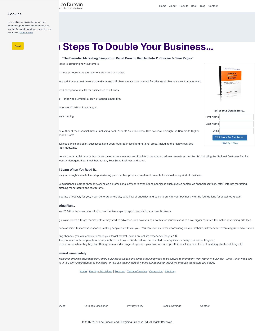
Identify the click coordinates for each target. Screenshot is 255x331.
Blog (202, 5)
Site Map (170, 271)
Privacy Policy (230, 142)
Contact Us (156, 271)
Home (162, 5)
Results (184, 5)
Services (120, 271)
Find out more (26, 32)
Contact (213, 5)
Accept (18, 46)
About (172, 5)
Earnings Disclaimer (100, 271)
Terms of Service (137, 271)
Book (194, 5)
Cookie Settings (171, 305)
